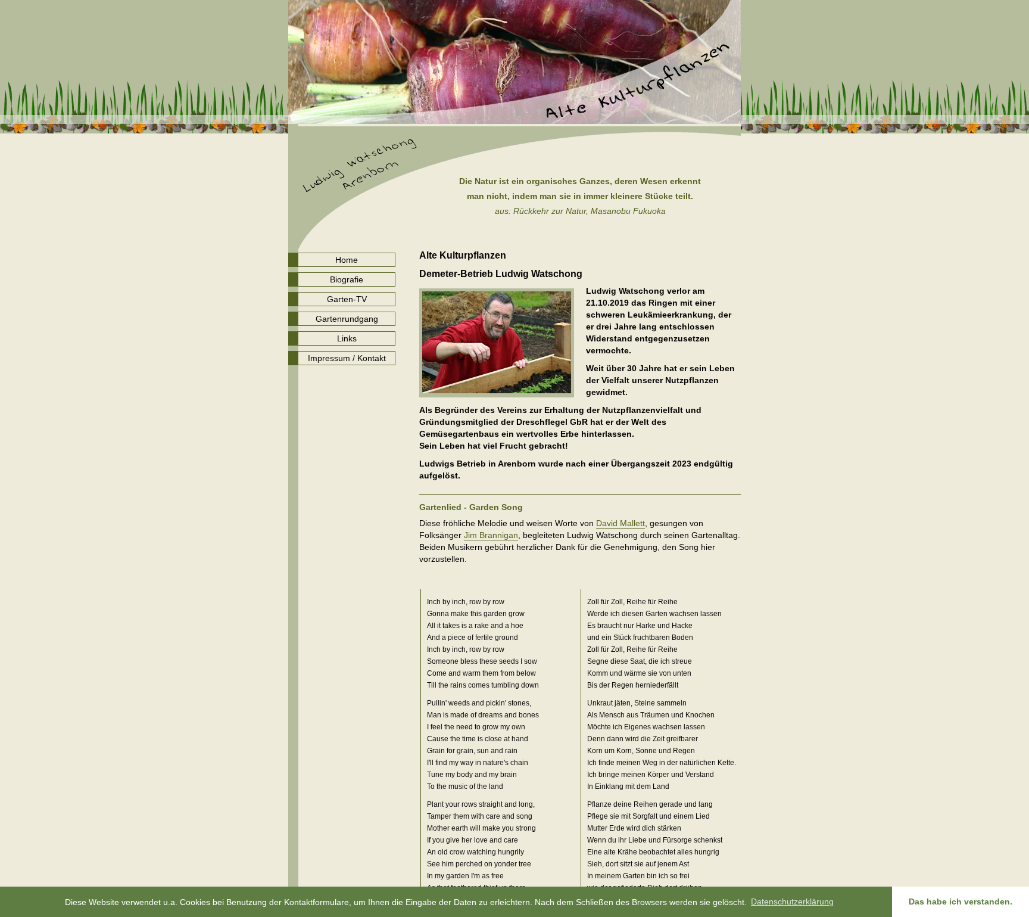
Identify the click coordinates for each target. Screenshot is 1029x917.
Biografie (346, 279)
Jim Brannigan (491, 535)
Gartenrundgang (347, 319)
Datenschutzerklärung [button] (792, 901)
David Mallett (620, 523)
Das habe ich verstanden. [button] (960, 901)
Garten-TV (347, 299)
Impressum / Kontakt (347, 358)
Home (346, 260)
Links (347, 338)
